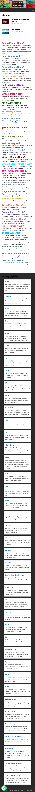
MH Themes (15, 790)
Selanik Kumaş (10, 724)
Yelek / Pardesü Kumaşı (13, 775)
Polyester (8, 296)
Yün (6, 358)
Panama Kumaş (10, 711)
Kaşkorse (8, 674)
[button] (33, 10)
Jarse (7, 486)
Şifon (6, 383)
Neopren (8, 563)
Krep (6, 321)
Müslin (7, 600)
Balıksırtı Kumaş (10, 699)
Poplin (7, 624)
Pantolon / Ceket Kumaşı (13, 763)
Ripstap (7, 662)
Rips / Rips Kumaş (11, 649)
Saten (7, 333)
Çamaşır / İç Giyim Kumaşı (13, 736)
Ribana (7, 500)
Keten (7, 346)
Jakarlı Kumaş (9, 445)
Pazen (7, 686)
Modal (7, 474)
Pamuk (7, 282)
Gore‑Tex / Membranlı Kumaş (14, 575)
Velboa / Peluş (9, 587)
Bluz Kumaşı (9, 748)
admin (22, 23)
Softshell (8, 550)
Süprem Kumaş (15, 29)
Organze (7, 525)
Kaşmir (7, 370)
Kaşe (6, 637)
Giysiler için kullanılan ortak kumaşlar (20, 20)
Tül (6, 513)
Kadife (7, 395)
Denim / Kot (9, 408)
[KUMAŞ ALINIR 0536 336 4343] (17, 7)
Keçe (6, 432)
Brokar (7, 457)
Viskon (7, 308)
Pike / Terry (8, 612)
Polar (6, 420)
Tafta (6, 538)
